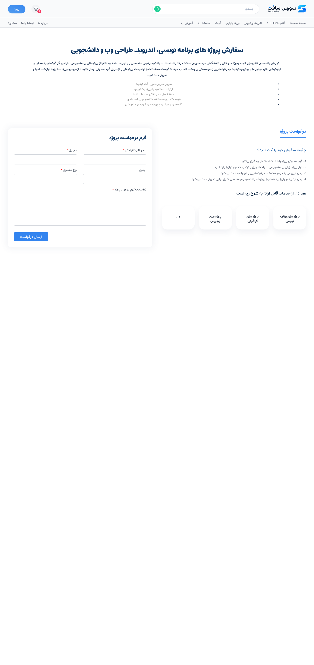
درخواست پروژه (293, 131)
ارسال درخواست (31, 237)
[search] (157, 9)
